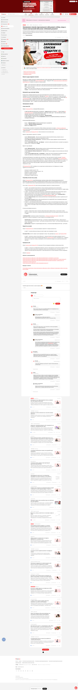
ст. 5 (57, 111)
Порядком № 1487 (31, 185)
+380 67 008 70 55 (34, 664)
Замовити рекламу (72, 1)
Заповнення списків (27, 74)
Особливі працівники (36, 423)
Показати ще (46, 649)
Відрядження (33, 536)
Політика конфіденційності (19, 677)
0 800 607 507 (25, 664)
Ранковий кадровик (34, 624)
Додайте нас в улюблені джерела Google (44, 67)
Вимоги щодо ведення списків (29, 71)
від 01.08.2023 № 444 (62, 158)
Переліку (63, 157)
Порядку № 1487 (35, 131)
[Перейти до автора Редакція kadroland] (25, 274)
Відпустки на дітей (36, 511)
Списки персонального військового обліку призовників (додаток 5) (35, 263)
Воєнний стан (36, 398)
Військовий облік (33, 461)
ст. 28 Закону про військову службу (51, 215)
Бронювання (32, 436)
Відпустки (36, 448)
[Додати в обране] (59, 407)
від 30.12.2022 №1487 (40, 80)
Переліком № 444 (27, 166)
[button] (49, 652)
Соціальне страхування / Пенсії (35, 561)
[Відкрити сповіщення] (63, 14)
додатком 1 (28, 131)
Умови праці (35, 611)
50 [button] (47, 652)
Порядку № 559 (63, 233)
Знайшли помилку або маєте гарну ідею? (28, 662)
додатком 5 (28, 245)
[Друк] (55, 37)
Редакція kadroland (29, 35)
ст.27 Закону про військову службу (49, 195)
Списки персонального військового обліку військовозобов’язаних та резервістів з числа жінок (41, 257)
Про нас (3, 74)
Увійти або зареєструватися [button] (62, 20)
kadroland (28, 252)
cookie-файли (39, 688)
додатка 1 (57, 233)
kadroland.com (55, 679)
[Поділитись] (65, 37)
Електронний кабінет (34, 599)
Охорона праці (33, 498)
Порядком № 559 (29, 108)
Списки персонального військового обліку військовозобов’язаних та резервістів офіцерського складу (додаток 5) (44, 259)
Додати (65, 68)
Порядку (46, 96)
